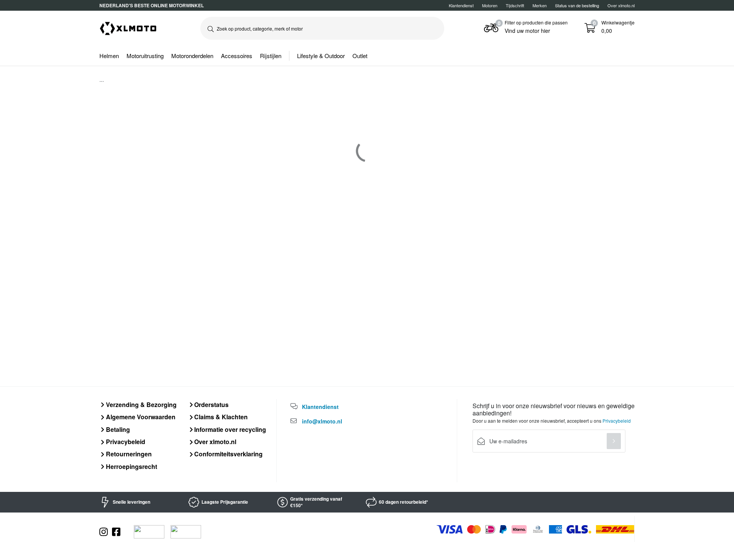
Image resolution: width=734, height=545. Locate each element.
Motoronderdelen (192, 56)
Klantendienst (461, 5)
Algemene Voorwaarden (139, 416)
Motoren (489, 5)
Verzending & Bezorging (140, 404)
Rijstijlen (270, 56)
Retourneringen (128, 453)
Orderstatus (211, 404)
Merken (540, 5)
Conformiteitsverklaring (228, 453)
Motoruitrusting (145, 56)
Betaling (117, 429)
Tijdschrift (515, 5)
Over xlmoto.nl (621, 5)
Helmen (109, 56)
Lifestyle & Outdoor (321, 56)
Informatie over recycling (229, 429)
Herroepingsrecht (130, 466)
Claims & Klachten (220, 416)
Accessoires (236, 56)
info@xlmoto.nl (322, 421)
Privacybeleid (124, 441)
